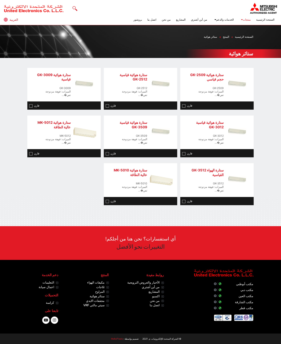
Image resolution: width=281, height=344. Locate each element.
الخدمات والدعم (225, 19)
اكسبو (156, 296)
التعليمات (48, 282)
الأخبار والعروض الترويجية (143, 282)
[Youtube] (46, 320)
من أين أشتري (199, 19)
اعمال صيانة (46, 287)
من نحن (166, 19)
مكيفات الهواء (96, 282)
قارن (189, 105)
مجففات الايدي (95, 301)
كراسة (50, 303)
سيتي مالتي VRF (94, 305)
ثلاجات (100, 287)
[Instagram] (54, 320)
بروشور (137, 19)
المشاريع (181, 19)
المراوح (100, 291)
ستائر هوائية (97, 296)
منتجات (247, 19)
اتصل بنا (151, 19)
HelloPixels (117, 338)
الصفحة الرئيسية (265, 19)
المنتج (226, 36)
